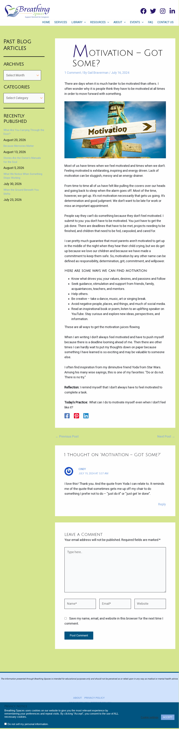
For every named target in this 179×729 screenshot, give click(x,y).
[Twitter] (153, 11)
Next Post (166, 436)
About (118, 22)
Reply (162, 504)
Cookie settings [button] (149, 717)
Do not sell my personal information (28, 724)
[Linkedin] (172, 11)
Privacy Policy (94, 697)
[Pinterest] (76, 415)
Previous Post (67, 436)
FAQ (150, 22)
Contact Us (165, 22)
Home (46, 22)
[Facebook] (143, 11)
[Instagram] (163, 11)
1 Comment (72, 72)
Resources (98, 22)
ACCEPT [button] (167, 717)
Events (135, 22)
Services (60, 22)
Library (76, 22)
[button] (84, 22)
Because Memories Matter (18, 145)
